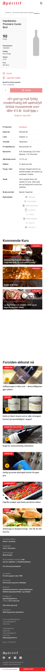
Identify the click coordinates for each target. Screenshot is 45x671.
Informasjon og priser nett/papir (14, 583)
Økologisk (32, 197)
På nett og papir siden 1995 (12, 576)
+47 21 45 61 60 (13, 601)
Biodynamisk (31, 201)
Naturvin (32, 223)
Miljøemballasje (31, 219)
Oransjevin (31, 227)
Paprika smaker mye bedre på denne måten (22, 502)
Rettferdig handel (32, 205)
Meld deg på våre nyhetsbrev (13, 612)
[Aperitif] (12, 3)
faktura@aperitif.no (10, 638)
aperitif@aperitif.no (10, 598)
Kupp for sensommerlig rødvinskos (18, 446)
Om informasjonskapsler (12, 566)
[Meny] (41, 3)
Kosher (31, 214)
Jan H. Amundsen (9, 548)
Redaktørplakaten (24, 562)
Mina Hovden (7, 555)
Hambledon (23, 127)
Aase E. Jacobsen (9, 541)
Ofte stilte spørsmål (10, 605)
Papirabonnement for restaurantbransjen (18, 589)
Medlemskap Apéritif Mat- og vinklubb (16, 592)
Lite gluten (31, 210)
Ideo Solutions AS (14, 664)
